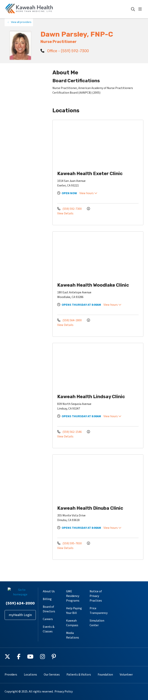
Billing (47, 599)
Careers (48, 619)
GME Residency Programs (72, 596)
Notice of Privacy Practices (96, 596)
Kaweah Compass (72, 623)
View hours (86, 193)
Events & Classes (48, 629)
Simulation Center (97, 623)
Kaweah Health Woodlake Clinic (93, 285)
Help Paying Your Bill (74, 610)
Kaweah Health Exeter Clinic (90, 173)
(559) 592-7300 (72, 209)
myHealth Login (20, 615)
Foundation (105, 674)
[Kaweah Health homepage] (29, 9)
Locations (30, 674)
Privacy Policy (64, 691)
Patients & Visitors (78, 674)
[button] (140, 9)
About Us (49, 591)
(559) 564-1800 (72, 320)
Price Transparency (99, 610)
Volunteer (126, 674)
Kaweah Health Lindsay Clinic (91, 396)
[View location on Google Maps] (99, 145)
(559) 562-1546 (72, 432)
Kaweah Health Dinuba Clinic (90, 508)
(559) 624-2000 (20, 603)
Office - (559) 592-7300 (67, 51)
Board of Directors (49, 609)
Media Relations (72, 635)
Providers (11, 674)
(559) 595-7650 (72, 543)
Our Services (52, 674)
